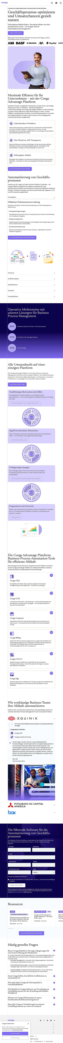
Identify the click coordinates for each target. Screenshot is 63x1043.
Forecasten (15, 517)
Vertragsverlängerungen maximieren (25, 478)
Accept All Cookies (15, 1033)
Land (34, 869)
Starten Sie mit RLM (17, 384)
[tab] (31, 719)
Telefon (35, 861)
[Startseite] (4, 3)
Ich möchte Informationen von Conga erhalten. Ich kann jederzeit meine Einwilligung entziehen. (32, 880)
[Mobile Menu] (61, 3)
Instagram (51, 1020)
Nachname (36, 846)
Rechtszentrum (39, 1041)
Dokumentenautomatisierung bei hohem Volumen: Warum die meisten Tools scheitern (19, 911)
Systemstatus (49, 1041)
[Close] (28, 1023)
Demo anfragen (16, 33)
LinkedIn (40, 1020)
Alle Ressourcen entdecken (31, 933)
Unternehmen (12, 861)
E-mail (10, 854)
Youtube (54, 1020)
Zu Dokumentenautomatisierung (22, 237)
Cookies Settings (15, 1037)
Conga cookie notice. (17, 1030)
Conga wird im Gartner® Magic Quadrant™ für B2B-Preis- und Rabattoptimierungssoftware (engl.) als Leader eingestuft (42, 911)
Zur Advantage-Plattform (20, 168)
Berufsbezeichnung (14, 869)
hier (39, 879)
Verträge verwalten (19, 440)
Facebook (47, 1020)
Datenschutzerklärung (18, 892)
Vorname (11, 846)
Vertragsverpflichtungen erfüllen (25, 403)
